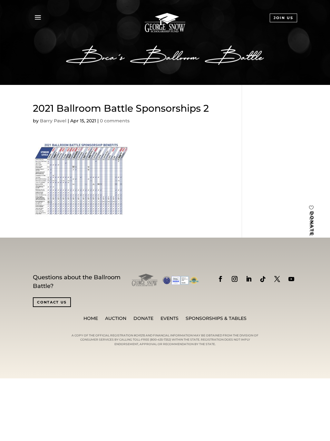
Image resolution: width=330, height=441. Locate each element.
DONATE (312, 223)
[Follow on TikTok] (263, 279)
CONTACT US (52, 302)
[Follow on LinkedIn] (249, 279)
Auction (115, 318)
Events (169, 318)
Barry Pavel (53, 121)
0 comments (115, 121)
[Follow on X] (277, 279)
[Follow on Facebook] (220, 279)
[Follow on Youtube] (291, 279)
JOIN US (283, 17)
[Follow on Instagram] (234, 279)
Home (90, 318)
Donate (143, 318)
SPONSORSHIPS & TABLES (216, 318)
